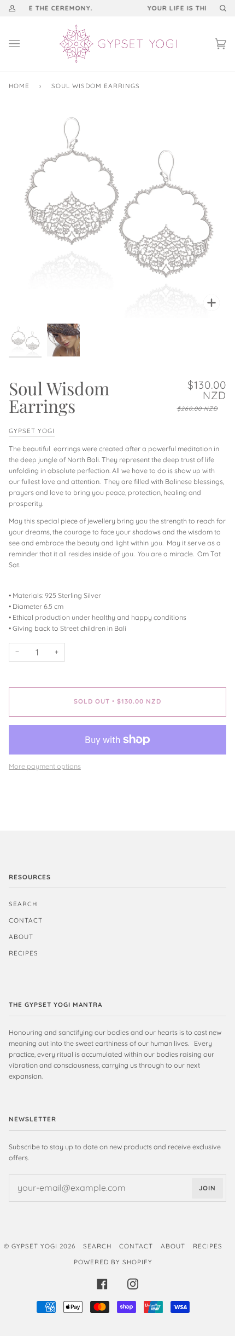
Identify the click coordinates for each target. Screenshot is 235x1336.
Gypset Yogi (32, 431)
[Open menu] (25, 43)
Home (19, 86)
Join (207, 1188)
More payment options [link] (45, 766)
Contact (26, 920)
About (21, 936)
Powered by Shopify (113, 1262)
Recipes (23, 953)
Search (23, 904)
